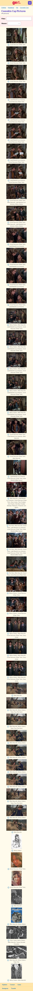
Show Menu (30, 3)
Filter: (3, 19)
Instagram (5, 988)
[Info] (8, 45)
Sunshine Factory (16, 3)
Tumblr (13, 988)
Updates (4, 984)
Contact (12, 984)
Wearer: (4, 23)
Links (19, 984)
